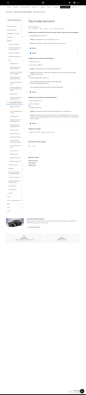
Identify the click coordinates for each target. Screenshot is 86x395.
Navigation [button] (9, 40)
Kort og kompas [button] (12, 186)
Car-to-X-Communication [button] (14, 177)
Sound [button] (8, 211)
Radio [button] (8, 207)
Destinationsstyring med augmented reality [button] (14, 181)
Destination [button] (11, 168)
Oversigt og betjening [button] (12, 26)
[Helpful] (29, 146)
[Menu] (8, 3)
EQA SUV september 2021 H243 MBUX (23, 12)
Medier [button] (8, 204)
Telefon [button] (8, 196)
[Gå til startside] (43, 2)
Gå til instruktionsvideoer (34, 227)
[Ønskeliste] (70, 3)
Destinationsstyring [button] (13, 165)
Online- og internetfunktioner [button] (13, 200)
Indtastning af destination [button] (14, 56)
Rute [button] (10, 60)
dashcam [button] (11, 193)
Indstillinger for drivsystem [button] (13, 33)
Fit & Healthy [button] (10, 37)
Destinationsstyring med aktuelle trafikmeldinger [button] (14, 172)
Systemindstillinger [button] (11, 30)
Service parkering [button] (12, 189)
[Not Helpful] (34, 146)
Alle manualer (9, 12)
